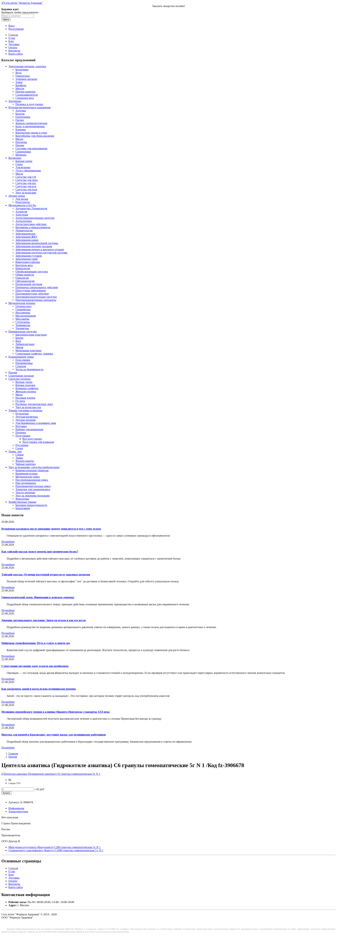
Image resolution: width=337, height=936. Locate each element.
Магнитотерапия (25, 315)
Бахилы (20, 113)
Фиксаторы (22, 498)
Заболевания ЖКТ (26, 236)
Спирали (20, 366)
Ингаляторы (22, 312)
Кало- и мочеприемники (30, 126)
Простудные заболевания (30, 290)
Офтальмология (24, 281)
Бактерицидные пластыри (31, 334)
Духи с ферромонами (28, 170)
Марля (19, 347)
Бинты (19, 337)
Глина (19, 164)
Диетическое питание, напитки (27, 66)
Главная (13, 34)
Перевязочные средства (22, 331)
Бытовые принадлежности (31, 505)
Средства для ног (25, 183)
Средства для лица (26, 180)
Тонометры (22, 328)
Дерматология (23, 230)
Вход (11, 25)
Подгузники (22, 435)
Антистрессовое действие (31, 224)
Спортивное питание (21, 375)
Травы (19, 457)
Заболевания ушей (26, 258)
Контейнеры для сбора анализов (34, 135)
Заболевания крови (26, 239)
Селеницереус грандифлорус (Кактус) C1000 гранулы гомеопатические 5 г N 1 (55, 850)
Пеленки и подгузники (29, 104)
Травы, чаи (15, 451)
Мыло (19, 394)
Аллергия (21, 211)
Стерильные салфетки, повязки (34, 353)
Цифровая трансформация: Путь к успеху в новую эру (35, 643)
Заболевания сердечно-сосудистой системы (41, 252)
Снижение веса (24, 97)
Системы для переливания (31, 148)
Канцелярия (22, 508)
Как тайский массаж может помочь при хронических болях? (39, 551)
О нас (11, 37)
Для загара (21, 198)
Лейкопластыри (24, 344)
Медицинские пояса (27, 476)
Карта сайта (15, 53)
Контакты (14, 50)
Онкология (22, 277)
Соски (19, 448)
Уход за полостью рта (28, 407)
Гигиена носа (23, 306)
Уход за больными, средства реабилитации (34, 467)
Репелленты (22, 202)
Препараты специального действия (36, 287)
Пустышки (21, 445)
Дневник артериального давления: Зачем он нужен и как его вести (43, 620)
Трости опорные (25, 492)
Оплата (12, 47)
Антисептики (23, 221)
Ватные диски (23, 382)
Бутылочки (22, 413)
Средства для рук (25, 186)
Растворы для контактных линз (34, 404)
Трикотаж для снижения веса (32, 489)
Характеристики (18, 811)
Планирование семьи (21, 356)
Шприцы (20, 154)
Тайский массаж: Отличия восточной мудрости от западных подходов (45, 574)
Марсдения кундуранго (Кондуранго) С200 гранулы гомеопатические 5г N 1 (54, 847)
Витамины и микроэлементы (32, 227)
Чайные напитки (25, 464)
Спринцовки (23, 151)
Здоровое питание (26, 79)
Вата (18, 340)
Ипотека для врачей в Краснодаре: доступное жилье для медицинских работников (53, 734)
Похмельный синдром (28, 284)
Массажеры (22, 318)
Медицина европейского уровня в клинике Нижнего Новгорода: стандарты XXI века (55, 711)
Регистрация (16, 28)
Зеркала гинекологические (31, 123)
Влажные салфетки (26, 388)
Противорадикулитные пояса (33, 486)
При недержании (25, 483)
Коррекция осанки (26, 473)
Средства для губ (25, 176)
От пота (20, 400)
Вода (18, 72)
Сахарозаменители (26, 94)
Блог (11, 41)
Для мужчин (22, 167)
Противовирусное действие (32, 293)
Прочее (19, 145)
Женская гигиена (25, 391)
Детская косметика (26, 416)
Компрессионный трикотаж (32, 470)
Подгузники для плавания (38, 441)
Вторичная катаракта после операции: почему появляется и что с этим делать (51, 528)
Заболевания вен (25, 233)
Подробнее (8, 541)
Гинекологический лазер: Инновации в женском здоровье (37, 597)
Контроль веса (24, 265)
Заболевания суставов (28, 255)
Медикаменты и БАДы (22, 205)
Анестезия (21, 214)
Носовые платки (25, 397)
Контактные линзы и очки (31, 132)
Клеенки (20, 129)
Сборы (19, 454)
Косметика (14, 157)
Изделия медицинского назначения (29, 107)
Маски (19, 138)
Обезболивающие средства (31, 271)
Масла (19, 173)
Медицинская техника (21, 303)
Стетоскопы (22, 322)
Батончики (21, 69)
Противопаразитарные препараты (35, 299)
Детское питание (25, 419)
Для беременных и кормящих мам (35, 423)
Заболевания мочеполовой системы (36, 243)
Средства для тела (26, 189)
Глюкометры (23, 309)
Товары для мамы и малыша (25, 410)
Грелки (19, 120)
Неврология (22, 268)
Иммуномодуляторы (27, 262)
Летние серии (16, 195)
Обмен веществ (24, 274)
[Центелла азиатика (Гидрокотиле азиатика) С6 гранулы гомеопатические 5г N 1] (50, 773)
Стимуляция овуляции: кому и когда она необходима (34, 666)
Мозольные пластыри (28, 350)
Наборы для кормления (29, 429)
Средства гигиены (19, 378)
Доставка (13, 44)
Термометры (22, 325)
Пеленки (20, 432)
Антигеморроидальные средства (34, 217)
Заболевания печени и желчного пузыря (39, 249)
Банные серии (23, 161)
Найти (6, 19)
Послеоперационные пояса (31, 479)
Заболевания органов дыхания (33, 246)
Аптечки (20, 110)
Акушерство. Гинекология (31, 208)
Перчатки (21, 142)
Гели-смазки (22, 359)
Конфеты (20, 85)
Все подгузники (32, 438)
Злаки (18, 82)
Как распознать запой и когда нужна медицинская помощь (38, 688)
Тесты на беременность (29, 369)
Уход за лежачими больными (32, 495)
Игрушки (21, 426)
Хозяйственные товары (22, 501)
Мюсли (19, 88)
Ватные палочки (25, 385)
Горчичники (22, 116)
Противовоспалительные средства (36, 296)
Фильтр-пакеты (24, 460)
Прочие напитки (25, 91)
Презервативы (24, 363)
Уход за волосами (25, 192)
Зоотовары (14, 101)
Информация (16, 808)
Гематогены (22, 75)
